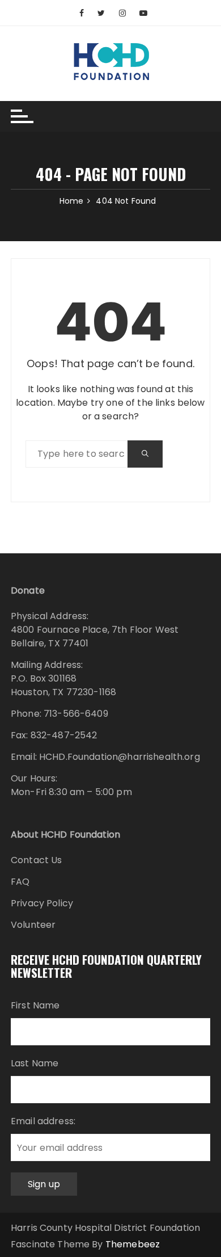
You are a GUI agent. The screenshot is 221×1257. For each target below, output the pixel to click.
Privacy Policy (42, 903)
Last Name (34, 1063)
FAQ (20, 881)
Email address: (43, 1121)
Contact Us (36, 860)
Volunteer (33, 924)
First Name (35, 1005)
